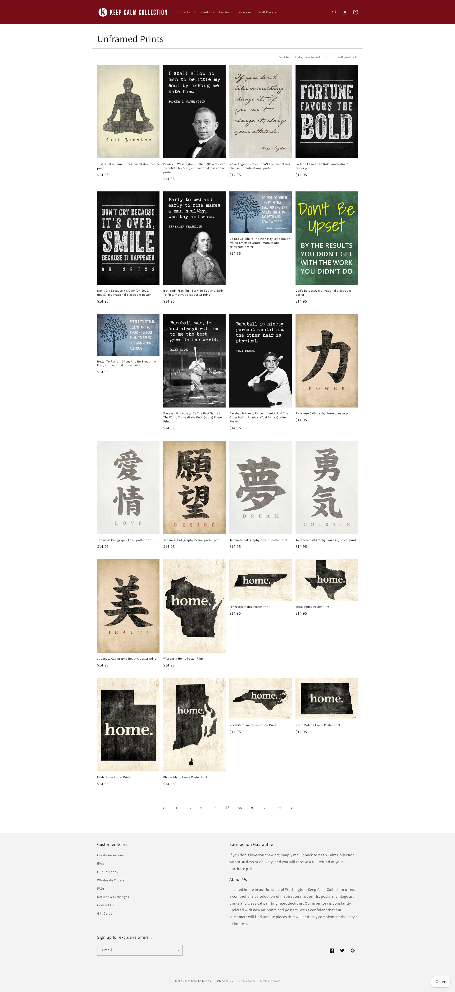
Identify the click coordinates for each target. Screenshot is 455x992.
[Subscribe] (177, 950)
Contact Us (105, 905)
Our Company (107, 872)
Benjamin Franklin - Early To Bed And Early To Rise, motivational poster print (193, 293)
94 (214, 808)
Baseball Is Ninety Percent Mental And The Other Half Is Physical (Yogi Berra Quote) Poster (258, 417)
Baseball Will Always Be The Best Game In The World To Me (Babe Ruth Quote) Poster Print (193, 417)
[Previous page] (163, 808)
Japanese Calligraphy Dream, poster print (258, 540)
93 (202, 808)
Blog (100, 863)
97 (253, 808)
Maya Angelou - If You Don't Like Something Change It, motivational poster (260, 166)
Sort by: (284, 57)
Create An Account (111, 855)
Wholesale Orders (110, 880)
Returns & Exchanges (113, 897)
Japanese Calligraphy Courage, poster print (326, 540)
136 (278, 808)
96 (240, 808)
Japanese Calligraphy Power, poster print (324, 413)
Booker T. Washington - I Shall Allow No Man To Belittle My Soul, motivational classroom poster (194, 168)
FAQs (101, 888)
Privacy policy (246, 981)
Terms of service (270, 981)
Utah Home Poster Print (113, 777)
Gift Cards (104, 913)
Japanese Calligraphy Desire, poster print (192, 540)
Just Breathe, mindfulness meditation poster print (128, 166)
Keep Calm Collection (198, 981)
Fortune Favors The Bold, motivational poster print (322, 166)
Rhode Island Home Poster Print (185, 777)
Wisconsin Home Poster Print (183, 659)
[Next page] (291, 808)
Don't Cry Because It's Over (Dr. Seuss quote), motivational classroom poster (124, 293)
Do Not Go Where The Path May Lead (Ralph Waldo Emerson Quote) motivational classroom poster (259, 243)
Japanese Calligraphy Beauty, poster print (126, 659)
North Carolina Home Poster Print (252, 725)
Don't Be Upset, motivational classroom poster (323, 293)
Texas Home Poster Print (312, 607)
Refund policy (224, 981)
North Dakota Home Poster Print (318, 725)
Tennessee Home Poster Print (249, 607)
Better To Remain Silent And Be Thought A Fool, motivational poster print (126, 363)
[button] (207, 12)
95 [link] (227, 807)
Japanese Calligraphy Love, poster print (124, 540)
